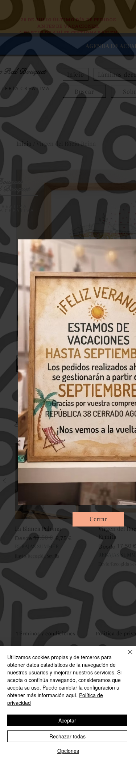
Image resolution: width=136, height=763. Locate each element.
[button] (98, 519)
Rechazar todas (67, 736)
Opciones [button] (68, 750)
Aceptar (67, 720)
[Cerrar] (126, 656)
